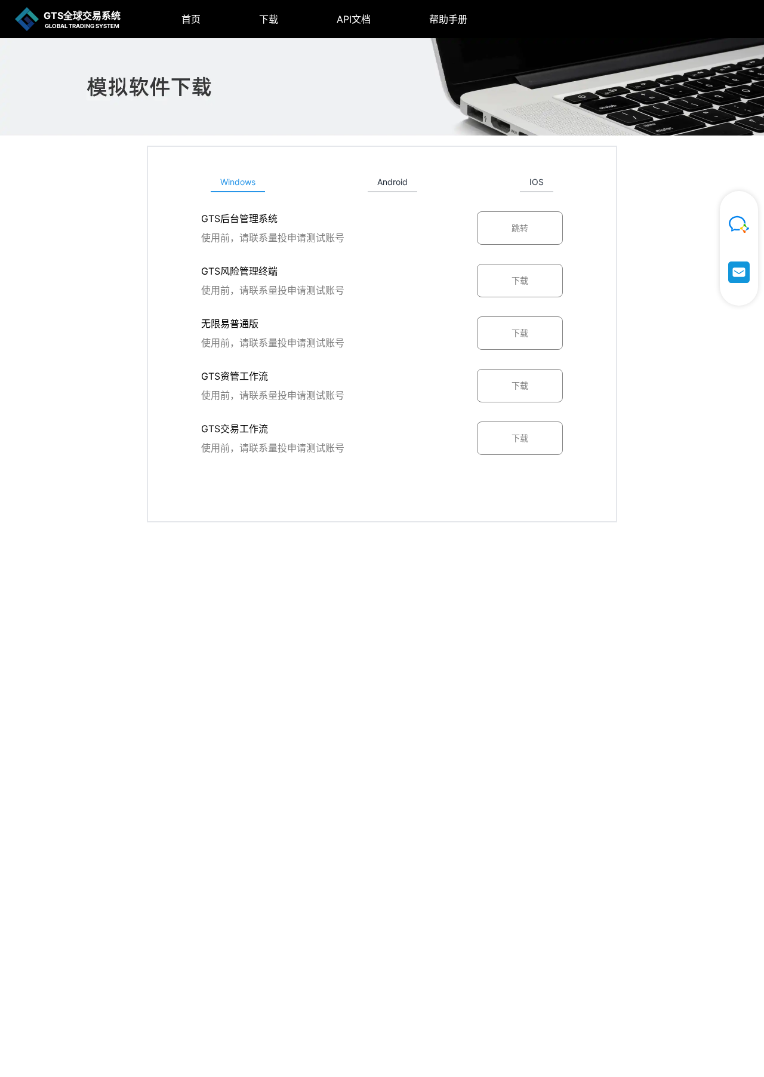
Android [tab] (392, 182)
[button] (172, 19)
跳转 (520, 228)
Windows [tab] (237, 182)
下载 (268, 19)
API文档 (354, 19)
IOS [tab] (536, 182)
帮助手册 (448, 19)
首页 (191, 19)
